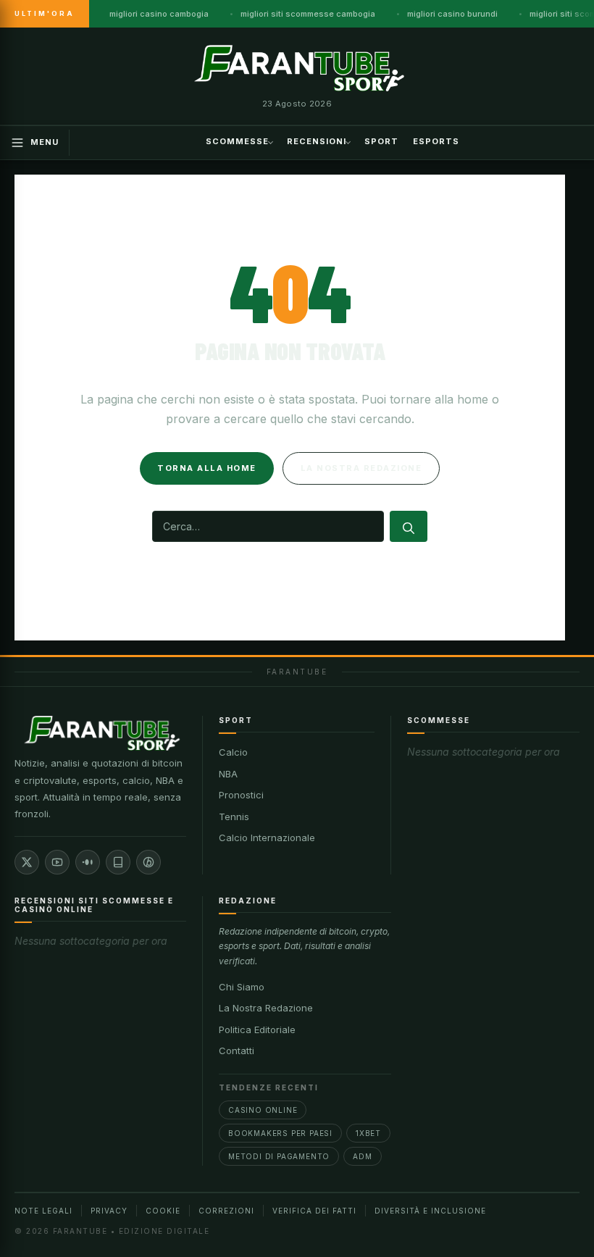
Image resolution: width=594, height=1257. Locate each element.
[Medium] (87, 862)
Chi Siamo (241, 987)
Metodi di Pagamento (279, 1156)
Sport (381, 141)
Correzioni (226, 1210)
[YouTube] (57, 862)
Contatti (236, 1050)
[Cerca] (408, 526)
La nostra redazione (361, 468)
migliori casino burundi (452, 14)
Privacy (109, 1210)
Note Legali (43, 1210)
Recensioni (316, 141)
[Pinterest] (148, 862)
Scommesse (237, 141)
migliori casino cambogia (159, 14)
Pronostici (241, 795)
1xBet (368, 1133)
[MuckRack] (118, 862)
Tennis (234, 816)
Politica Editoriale (257, 1029)
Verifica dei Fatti (314, 1210)
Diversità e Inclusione (430, 1210)
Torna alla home (206, 468)
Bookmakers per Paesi (280, 1133)
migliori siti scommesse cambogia (307, 14)
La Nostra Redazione (266, 1008)
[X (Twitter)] (26, 862)
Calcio (233, 752)
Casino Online (262, 1110)
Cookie (163, 1210)
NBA (228, 774)
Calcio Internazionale (267, 837)
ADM (362, 1156)
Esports (436, 141)
